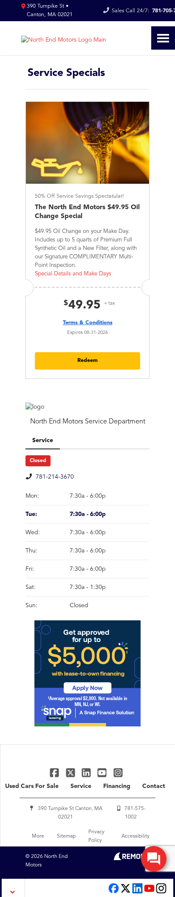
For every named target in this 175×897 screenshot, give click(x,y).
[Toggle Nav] (163, 38)
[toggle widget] (154, 859)
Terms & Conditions (88, 322)
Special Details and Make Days (73, 274)
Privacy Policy (96, 836)
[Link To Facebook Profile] (55, 772)
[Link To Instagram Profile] (118, 772)
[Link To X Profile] (71, 772)
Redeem (87, 360)
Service (81, 786)
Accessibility (135, 836)
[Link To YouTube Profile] (103, 772)
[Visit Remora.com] (131, 858)
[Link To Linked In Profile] (87, 772)
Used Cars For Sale (32, 786)
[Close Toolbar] (13, 888)
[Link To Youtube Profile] (149, 892)
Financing (116, 786)
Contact (153, 786)
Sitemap (66, 836)
